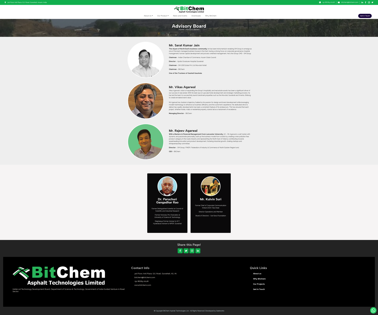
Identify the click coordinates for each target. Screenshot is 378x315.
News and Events (180, 16)
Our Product (162, 16)
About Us (147, 16)
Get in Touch (365, 16)
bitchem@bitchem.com (349, 2)
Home (182, 29)
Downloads (196, 16)
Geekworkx (220, 311)
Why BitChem (210, 16)
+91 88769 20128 (328, 2)
